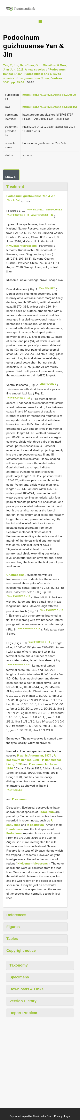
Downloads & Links (26, 989)
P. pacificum (35, 824)
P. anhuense (14, 829)
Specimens (19, 977)
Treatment (15, 186)
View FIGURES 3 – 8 (18, 215)
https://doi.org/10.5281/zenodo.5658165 (50, 106)
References (16, 915)
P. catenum (19, 799)
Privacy (58, 1116)
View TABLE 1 (14, 790)
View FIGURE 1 (35, 209)
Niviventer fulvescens (21, 245)
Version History (23, 1001)
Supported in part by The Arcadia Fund (30, 1116)
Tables (12, 939)
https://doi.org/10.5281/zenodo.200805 (49, 94)
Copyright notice (21, 950)
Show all (11, 176)
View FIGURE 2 (54, 209)
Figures (13, 927)
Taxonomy (18, 965)
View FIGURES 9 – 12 (42, 215)
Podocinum (47, 811)
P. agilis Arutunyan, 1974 (34, 755)
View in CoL (13, 200)
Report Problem (23, 1013)
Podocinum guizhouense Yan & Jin (30, 196)
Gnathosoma (15, 574)
